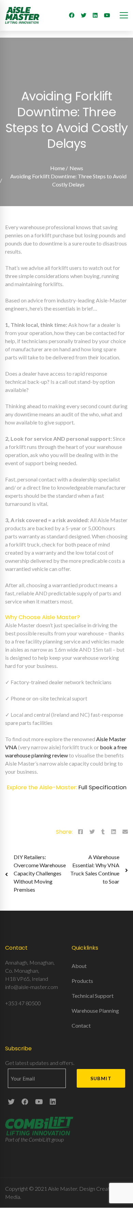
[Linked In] (95, 15)
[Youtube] (107, 15)
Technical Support (93, 995)
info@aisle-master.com (31, 987)
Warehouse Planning (95, 1010)
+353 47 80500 (23, 1003)
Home (57, 168)
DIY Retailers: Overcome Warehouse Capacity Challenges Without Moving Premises (40, 873)
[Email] (125, 832)
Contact (81, 1025)
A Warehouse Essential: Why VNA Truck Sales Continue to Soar (94, 869)
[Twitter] (83, 15)
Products (82, 980)
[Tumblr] (103, 832)
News (76, 168)
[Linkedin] (113, 832)
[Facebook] (71, 15)
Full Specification (102, 787)
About (79, 966)
